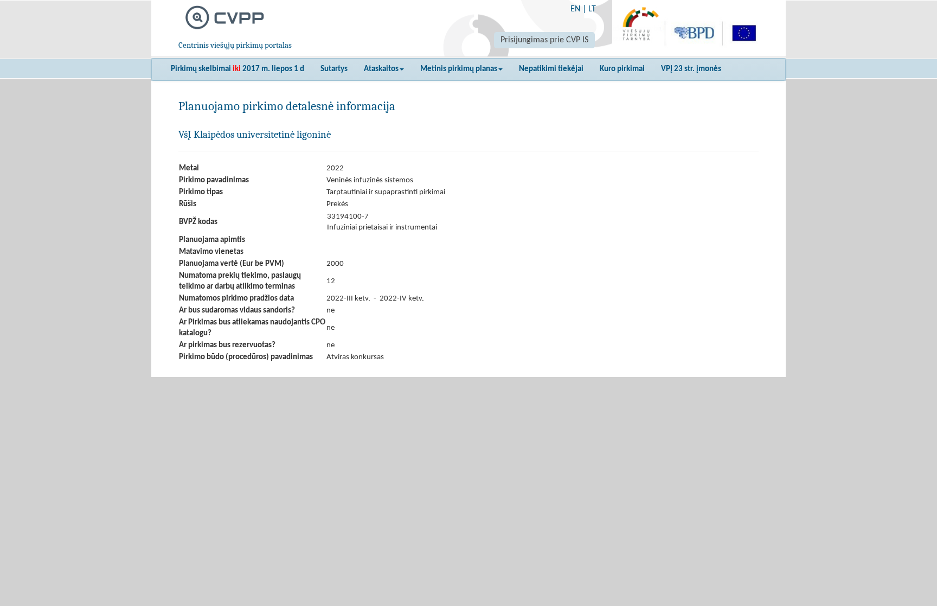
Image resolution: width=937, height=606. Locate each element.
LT (592, 9)
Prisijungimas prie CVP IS (544, 40)
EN (575, 9)
